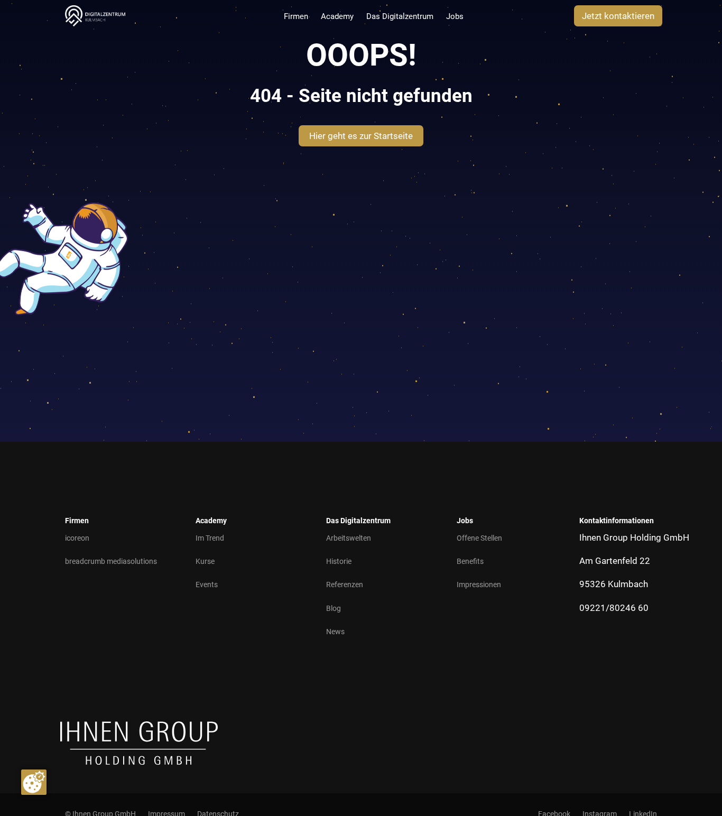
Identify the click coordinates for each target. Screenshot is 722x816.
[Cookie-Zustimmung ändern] (34, 782)
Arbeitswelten (348, 538)
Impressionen (479, 584)
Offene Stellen (479, 538)
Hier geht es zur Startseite (361, 136)
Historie (338, 561)
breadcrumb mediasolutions (111, 561)
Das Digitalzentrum (399, 16)
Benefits (470, 561)
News (335, 631)
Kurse (205, 561)
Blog (333, 608)
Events (207, 584)
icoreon (77, 538)
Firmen (296, 16)
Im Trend (210, 538)
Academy (337, 16)
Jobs (455, 16)
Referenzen (344, 584)
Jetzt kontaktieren (618, 16)
